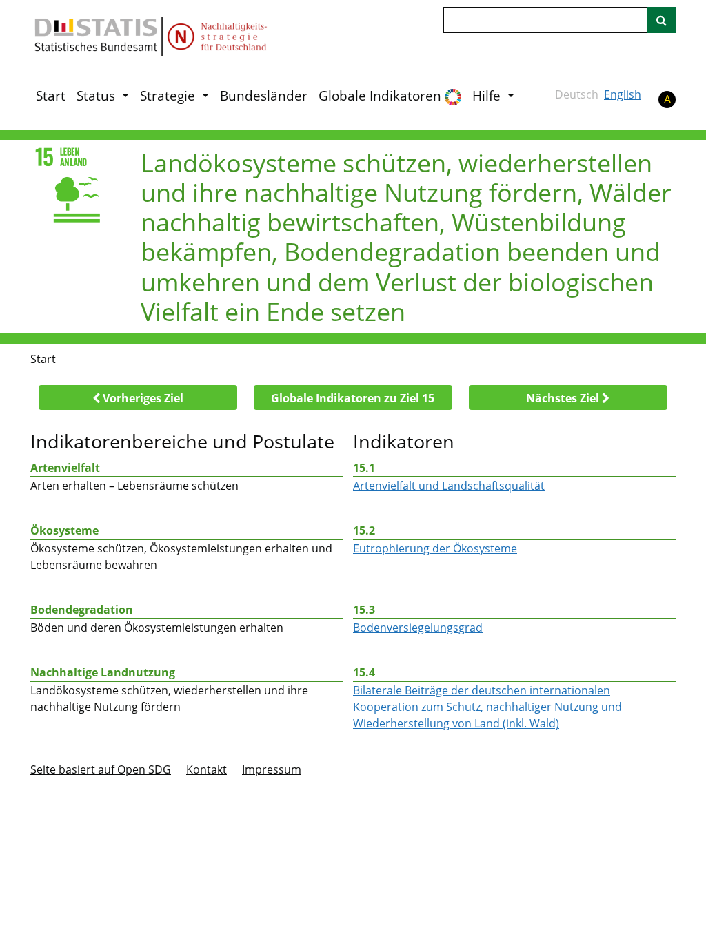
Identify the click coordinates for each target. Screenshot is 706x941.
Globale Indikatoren (382, 96)
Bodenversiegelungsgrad (418, 627)
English (622, 94)
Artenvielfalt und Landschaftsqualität (449, 485)
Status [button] (98, 96)
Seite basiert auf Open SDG (100, 769)
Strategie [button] (169, 96)
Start (50, 96)
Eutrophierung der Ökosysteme (435, 548)
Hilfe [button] (488, 96)
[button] (138, 397)
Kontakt (206, 769)
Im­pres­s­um (271, 769)
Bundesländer (263, 96)
